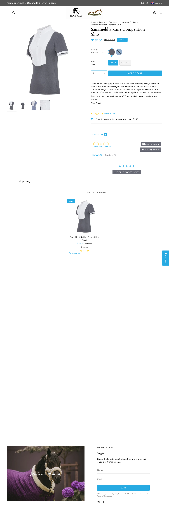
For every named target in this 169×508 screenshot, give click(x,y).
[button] (150, 150)
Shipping (24, 181)
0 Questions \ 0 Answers (102, 146)
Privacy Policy (139, 494)
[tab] (97, 155)
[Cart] (161, 13)
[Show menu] (8, 13)
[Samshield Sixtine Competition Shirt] (84, 216)
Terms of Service (103, 496)
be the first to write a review (126, 172)
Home (93, 22)
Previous (6, 60)
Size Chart (96, 103)
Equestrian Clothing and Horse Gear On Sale (117, 22)
